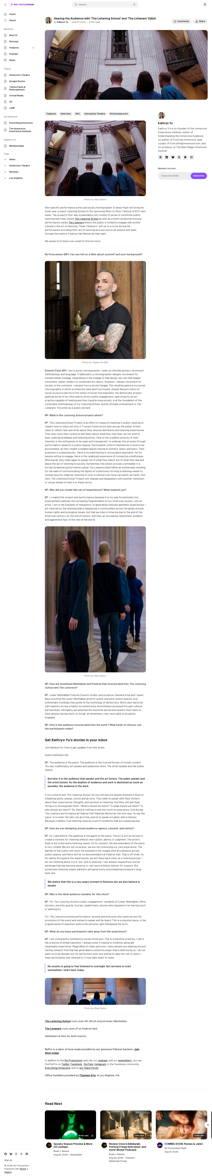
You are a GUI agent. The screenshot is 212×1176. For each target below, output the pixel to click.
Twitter (65, 1064)
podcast (103, 1060)
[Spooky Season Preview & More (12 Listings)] (70, 1124)
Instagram (100, 1064)
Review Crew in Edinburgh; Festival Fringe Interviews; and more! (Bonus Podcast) (127, 1146)
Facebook (76, 1064)
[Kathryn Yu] (48, 20)
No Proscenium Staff (175, 1148)
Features (51, 113)
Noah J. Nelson (61, 1151)
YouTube (88, 1064)
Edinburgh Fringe (118, 1161)
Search (82, 4)
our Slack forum (89, 1067)
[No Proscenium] (22, 4)
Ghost (23, 1169)
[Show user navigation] (205, 4)
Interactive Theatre (94, 113)
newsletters (125, 1060)
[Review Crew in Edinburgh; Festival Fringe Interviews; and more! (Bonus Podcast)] (126, 1124)
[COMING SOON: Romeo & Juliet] (181, 1124)
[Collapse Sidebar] (5, 4)
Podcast (130, 1158)
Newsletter (76, 1154)
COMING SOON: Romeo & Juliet (184, 1143)
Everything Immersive (57, 1067)
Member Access (167, 168)
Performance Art (119, 113)
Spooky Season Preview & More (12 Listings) (73, 1145)
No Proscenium (73, 1060)
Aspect (8, 1172)
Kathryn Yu (62, 22)
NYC (77, 113)
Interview (66, 113)
